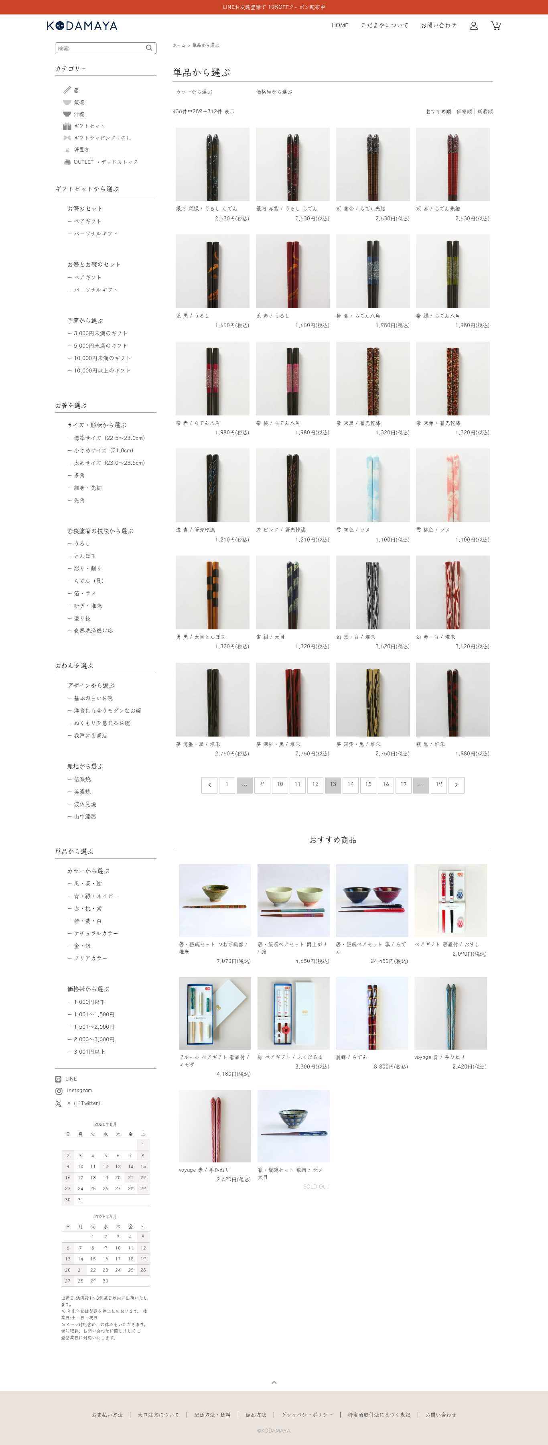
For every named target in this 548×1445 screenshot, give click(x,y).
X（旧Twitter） (85, 1103)
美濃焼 (82, 791)
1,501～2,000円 (94, 1027)
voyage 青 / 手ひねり (439, 1057)
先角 (79, 500)
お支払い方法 (107, 1414)
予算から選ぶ (85, 320)
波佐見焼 (85, 804)
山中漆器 (85, 816)
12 (315, 784)
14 (350, 784)
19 (439, 784)
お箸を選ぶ (71, 405)
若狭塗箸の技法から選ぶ (100, 531)
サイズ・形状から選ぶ (96, 425)
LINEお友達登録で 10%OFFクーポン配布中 (274, 7)
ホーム (179, 45)
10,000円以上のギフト (102, 370)
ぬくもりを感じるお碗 (102, 723)
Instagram (78, 1090)
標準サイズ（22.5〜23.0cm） (111, 438)
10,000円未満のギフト (102, 358)
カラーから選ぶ (194, 91)
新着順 (485, 111)
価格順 (464, 111)
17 (403, 784)
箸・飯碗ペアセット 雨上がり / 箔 (292, 948)
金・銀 (82, 945)
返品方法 (256, 1414)
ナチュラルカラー (96, 933)
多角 (79, 475)
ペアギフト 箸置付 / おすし (447, 944)
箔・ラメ (85, 593)
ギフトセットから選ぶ (87, 188)
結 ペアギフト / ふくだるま (290, 1057)
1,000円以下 (90, 1002)
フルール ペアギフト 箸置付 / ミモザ (214, 1060)
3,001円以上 (90, 1051)
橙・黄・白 (88, 921)
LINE (70, 1078)
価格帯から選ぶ (274, 91)
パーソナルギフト (96, 233)
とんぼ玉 (85, 556)
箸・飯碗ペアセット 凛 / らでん (371, 948)
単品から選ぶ (206, 45)
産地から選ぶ (85, 766)
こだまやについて (385, 25)
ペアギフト (88, 221)
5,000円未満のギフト (101, 345)
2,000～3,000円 (94, 1039)
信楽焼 (82, 779)
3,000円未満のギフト (101, 333)
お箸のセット (85, 209)
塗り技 (82, 618)
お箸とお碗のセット (94, 264)
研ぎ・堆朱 (88, 606)
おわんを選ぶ (74, 665)
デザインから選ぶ (91, 685)
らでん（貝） (90, 581)
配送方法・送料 (212, 1414)
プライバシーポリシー (307, 1414)
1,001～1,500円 (94, 1014)
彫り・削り (88, 568)
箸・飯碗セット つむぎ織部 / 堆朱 (213, 948)
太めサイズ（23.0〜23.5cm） (111, 463)
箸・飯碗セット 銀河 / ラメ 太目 (290, 1173)
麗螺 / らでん (351, 1057)
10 (280, 784)
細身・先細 (88, 487)
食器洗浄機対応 (93, 630)
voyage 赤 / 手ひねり (204, 1169)
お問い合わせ (439, 25)
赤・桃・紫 (88, 908)
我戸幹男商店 (91, 735)
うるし (82, 543)
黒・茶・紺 (88, 883)
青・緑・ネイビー (96, 896)
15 (368, 784)
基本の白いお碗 (93, 698)
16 (386, 784)
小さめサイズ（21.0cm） (105, 450)
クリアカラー (91, 958)
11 (297, 784)
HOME (340, 25)
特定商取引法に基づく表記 (379, 1414)
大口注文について (158, 1414)
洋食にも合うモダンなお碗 (107, 710)
